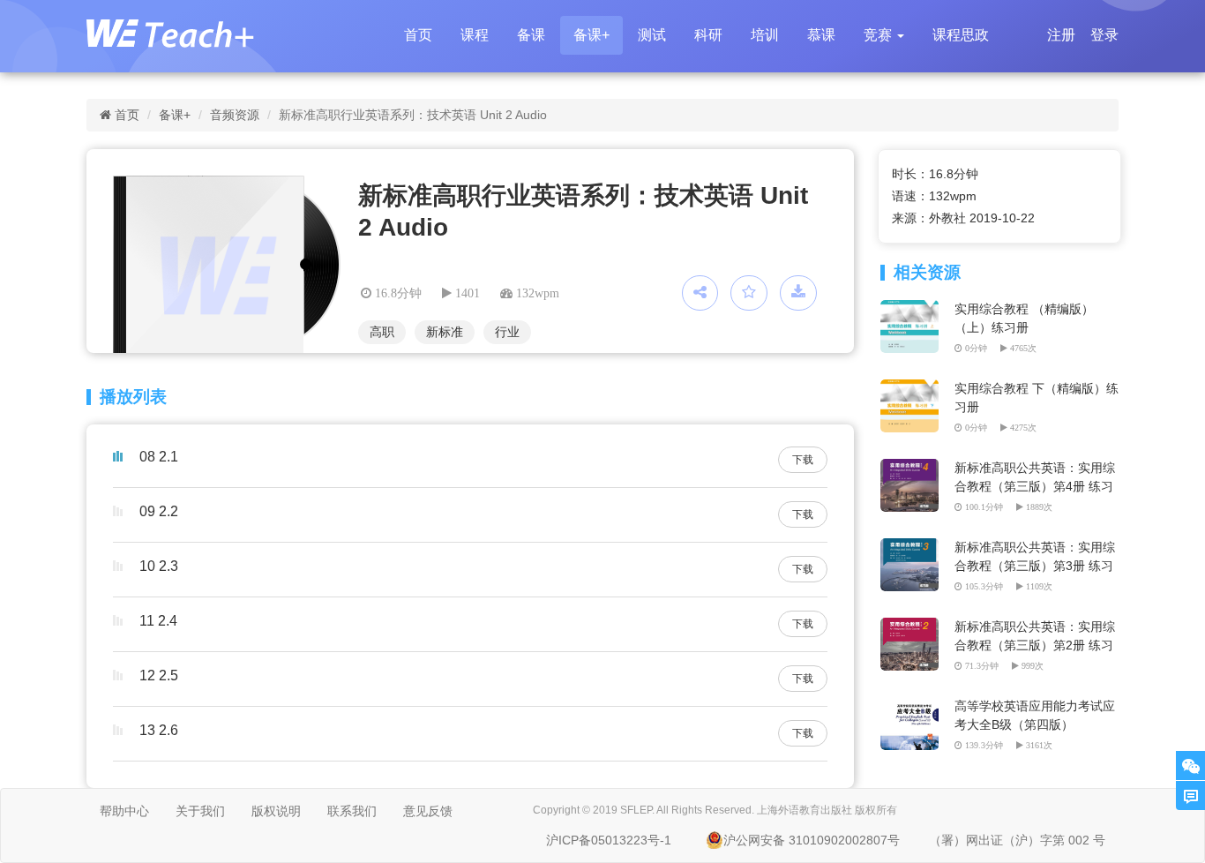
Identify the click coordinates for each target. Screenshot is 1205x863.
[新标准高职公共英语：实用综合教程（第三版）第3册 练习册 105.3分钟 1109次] (912, 547)
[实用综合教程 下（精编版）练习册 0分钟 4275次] (912, 388)
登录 (1104, 34)
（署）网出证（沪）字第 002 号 (1017, 840)
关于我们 (200, 811)
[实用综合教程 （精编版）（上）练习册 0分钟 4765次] (912, 309)
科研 (708, 34)
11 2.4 (158, 620)
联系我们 (352, 811)
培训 (765, 34)
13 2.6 (158, 730)
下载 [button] (802, 460)
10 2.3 (158, 566)
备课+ (591, 34)
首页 (418, 34)
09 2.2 (158, 511)
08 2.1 (158, 456)
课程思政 (960, 34)
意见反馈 (428, 811)
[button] (883, 35)
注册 (1061, 34)
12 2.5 (158, 675)
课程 (474, 34)
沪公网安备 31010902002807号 (811, 840)
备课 (531, 34)
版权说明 (276, 811)
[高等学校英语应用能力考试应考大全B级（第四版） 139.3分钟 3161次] (912, 706)
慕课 (821, 34)
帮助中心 (124, 811)
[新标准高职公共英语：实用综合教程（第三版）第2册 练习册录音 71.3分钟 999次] (912, 626)
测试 (652, 34)
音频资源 (234, 115)
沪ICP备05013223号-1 (608, 840)
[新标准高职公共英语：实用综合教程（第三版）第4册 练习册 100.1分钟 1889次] (912, 468)
